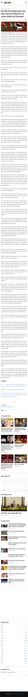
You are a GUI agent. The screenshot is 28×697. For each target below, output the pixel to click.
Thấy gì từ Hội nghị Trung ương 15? (19, 445)
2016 (14, 648)
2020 (14, 637)
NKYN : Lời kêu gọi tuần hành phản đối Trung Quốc (17, 543)
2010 (14, 663)
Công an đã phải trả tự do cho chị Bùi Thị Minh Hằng (17, 537)
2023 (14, 630)
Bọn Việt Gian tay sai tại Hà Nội (16, 560)
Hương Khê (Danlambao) (7, 33)
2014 (14, 653)
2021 (14, 635)
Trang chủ (3, 8)
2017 (14, 645)
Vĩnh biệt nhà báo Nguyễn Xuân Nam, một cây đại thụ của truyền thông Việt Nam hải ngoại (7, 447)
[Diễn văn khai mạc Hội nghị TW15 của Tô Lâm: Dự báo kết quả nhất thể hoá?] (7, 458)
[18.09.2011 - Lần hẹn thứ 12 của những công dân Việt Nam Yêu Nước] (4, 581)
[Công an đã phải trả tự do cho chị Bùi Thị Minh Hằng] (4, 538)
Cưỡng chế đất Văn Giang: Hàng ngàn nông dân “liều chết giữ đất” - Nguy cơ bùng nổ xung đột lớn (17, 525)
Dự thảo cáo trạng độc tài (11, 513)
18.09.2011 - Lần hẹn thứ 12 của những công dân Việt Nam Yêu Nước (16, 581)
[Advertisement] (14, 603)
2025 (14, 627)
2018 (14, 643)
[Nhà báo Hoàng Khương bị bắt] (4, 532)
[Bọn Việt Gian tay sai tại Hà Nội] (4, 562)
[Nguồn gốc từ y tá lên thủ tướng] (4, 550)
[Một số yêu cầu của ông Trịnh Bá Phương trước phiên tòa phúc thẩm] (7, 422)
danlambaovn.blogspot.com (8, 406)
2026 (14, 625)
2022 (14, 632)
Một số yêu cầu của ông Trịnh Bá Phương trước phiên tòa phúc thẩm (7, 430)
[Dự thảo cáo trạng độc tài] (14, 504)
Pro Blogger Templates (16, 693)
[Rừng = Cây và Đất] (21, 458)
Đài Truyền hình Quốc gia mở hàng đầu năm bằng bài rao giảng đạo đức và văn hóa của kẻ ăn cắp (17, 568)
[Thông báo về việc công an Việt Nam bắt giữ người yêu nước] (4, 556)
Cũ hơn (24, 490)
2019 (14, 640)
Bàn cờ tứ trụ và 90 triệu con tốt (16, 573)
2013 (14, 655)
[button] (2, 2)
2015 (14, 650)
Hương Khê (4, 405)
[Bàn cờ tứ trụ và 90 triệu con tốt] (4, 575)
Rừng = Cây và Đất (19, 464)
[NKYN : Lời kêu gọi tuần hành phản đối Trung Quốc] (4, 544)
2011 (14, 661)
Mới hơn (4, 490)
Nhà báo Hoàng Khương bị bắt (16, 531)
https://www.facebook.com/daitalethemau (13, 389)
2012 (14, 658)
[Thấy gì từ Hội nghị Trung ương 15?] (21, 439)
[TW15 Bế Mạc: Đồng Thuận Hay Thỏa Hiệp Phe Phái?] (21, 422)
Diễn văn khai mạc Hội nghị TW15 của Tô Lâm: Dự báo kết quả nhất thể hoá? (7, 466)
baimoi (8, 8)
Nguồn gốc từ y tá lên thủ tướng (16, 548)
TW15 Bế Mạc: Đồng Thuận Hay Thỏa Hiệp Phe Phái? (20, 430)
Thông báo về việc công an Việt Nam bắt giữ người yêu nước (16, 555)
